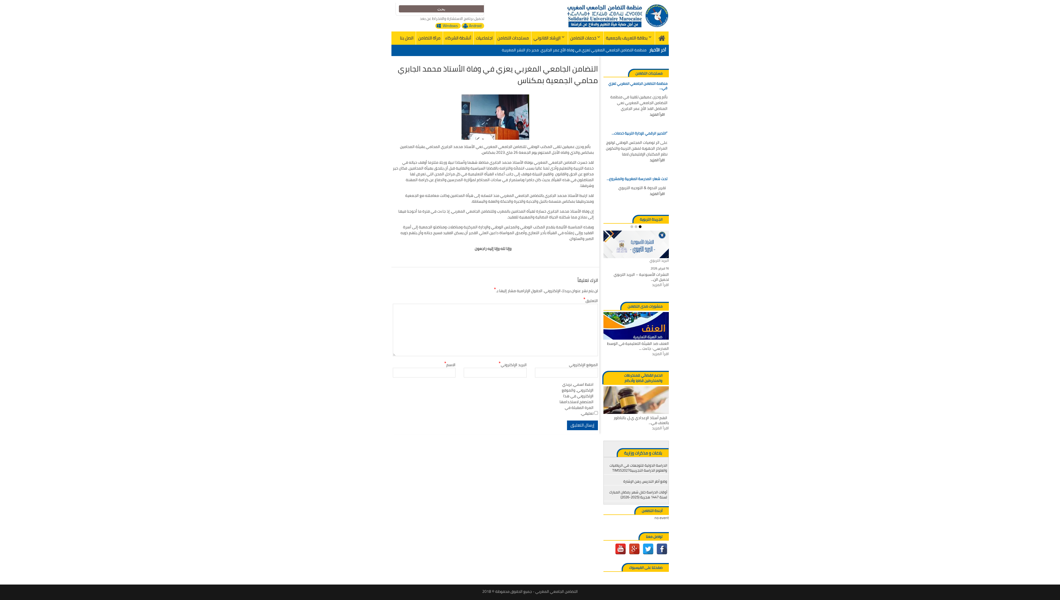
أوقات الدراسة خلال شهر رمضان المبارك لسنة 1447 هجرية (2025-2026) (638, 494)
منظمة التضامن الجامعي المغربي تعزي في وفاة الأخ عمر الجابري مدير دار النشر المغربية (574, 50)
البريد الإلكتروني (513, 365)
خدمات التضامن (583, 38)
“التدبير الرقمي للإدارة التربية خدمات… (639, 133)
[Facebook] (661, 548)
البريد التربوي (659, 260)
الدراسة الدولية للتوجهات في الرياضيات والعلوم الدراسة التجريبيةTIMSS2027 (638, 468)
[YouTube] (620, 548)
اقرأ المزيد (657, 114)
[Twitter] (648, 548)
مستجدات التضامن (513, 38)
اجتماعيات (484, 38)
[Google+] (634, 548)
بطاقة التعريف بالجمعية (627, 38)
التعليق (590, 301)
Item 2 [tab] (636, 226)
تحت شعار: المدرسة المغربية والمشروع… (637, 179)
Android (475, 26)
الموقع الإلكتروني (583, 365)
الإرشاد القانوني (547, 38)
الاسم (449, 365)
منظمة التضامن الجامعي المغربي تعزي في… (637, 85)
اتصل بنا (407, 38)
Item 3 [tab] (631, 226)
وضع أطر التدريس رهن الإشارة (645, 481)
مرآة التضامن (429, 38)
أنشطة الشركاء (458, 38)
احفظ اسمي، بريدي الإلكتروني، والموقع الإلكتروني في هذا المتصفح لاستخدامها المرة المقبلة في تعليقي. (576, 399)
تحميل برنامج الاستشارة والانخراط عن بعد (452, 18)
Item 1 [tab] (640, 226)
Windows (450, 26)
